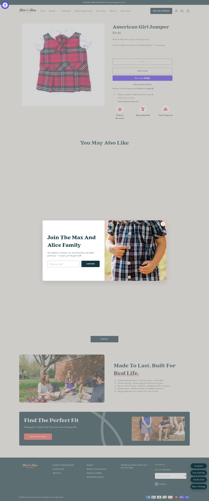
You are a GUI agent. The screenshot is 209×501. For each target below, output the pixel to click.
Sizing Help (199, 466)
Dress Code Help (199, 473)
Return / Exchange (198, 486)
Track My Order (199, 479)
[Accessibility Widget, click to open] (5, 5)
